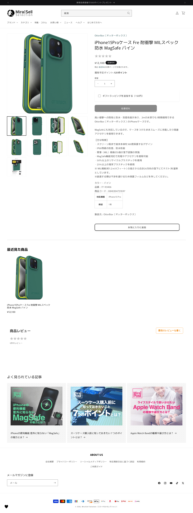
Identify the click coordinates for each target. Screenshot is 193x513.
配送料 (101, 67)
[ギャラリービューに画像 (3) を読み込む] (57, 126)
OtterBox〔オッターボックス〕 (111, 35)
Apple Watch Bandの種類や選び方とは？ (152, 433)
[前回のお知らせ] (8, 2)
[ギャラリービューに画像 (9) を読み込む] (16, 166)
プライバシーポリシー (67, 461)
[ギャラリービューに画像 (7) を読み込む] (57, 146)
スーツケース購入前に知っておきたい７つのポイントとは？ (96, 435)
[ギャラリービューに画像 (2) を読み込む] (37, 126)
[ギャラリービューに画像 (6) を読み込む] (37, 146)
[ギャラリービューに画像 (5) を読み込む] (16, 146)
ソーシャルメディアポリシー (93, 461)
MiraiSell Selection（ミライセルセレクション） (100, 506)
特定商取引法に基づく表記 (121, 461)
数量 (96, 78)
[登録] (55, 482)
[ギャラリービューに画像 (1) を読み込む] (16, 126)
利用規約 (141, 461)
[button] (12, 22)
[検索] (128, 13)
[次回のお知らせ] (185, 2)
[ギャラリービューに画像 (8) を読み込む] (78, 146)
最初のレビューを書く (169, 330)
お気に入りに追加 (137, 227)
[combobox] (96, 13)
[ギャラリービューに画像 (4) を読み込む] (78, 126)
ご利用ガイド (96, 466)
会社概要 (49, 461)
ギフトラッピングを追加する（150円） (123, 95)
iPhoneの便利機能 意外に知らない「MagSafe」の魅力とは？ (35, 435)
